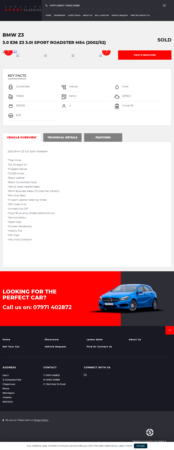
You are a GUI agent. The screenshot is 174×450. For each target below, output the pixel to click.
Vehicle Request (119, 15)
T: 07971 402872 (51, 375)
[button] (170, 330)
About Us (87, 15)
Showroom (59, 15)
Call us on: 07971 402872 (37, 307)
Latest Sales (74, 15)
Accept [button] (140, 446)
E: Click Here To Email (54, 384)
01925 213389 (73, 6)
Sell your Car (102, 15)
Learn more (125, 446)
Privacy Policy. (41, 420)
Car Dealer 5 (160, 441)
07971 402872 (56, 6)
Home (48, 15)
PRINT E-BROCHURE (145, 55)
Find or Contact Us (140, 15)
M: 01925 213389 (51, 380)
